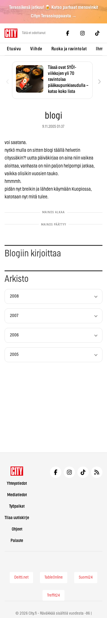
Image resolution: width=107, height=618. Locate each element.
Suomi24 (86, 577)
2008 (14, 296)
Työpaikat (17, 506)
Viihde (36, 49)
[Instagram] (82, 33)
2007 (14, 316)
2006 (14, 335)
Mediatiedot (17, 495)
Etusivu (14, 49)
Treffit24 (53, 595)
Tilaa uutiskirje (17, 518)
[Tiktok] (97, 33)
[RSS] (96, 472)
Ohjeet (17, 529)
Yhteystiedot (17, 483)
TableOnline (54, 577)
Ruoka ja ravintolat (69, 49)
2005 (14, 354)
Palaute (17, 541)
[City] (17, 471)
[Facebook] (67, 33)
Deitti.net (21, 577)
